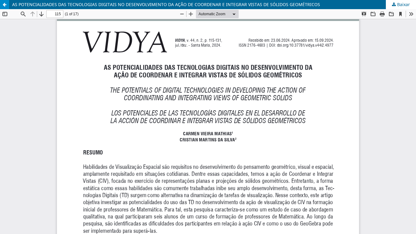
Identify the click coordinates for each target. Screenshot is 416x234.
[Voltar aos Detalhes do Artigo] (4, 4)
